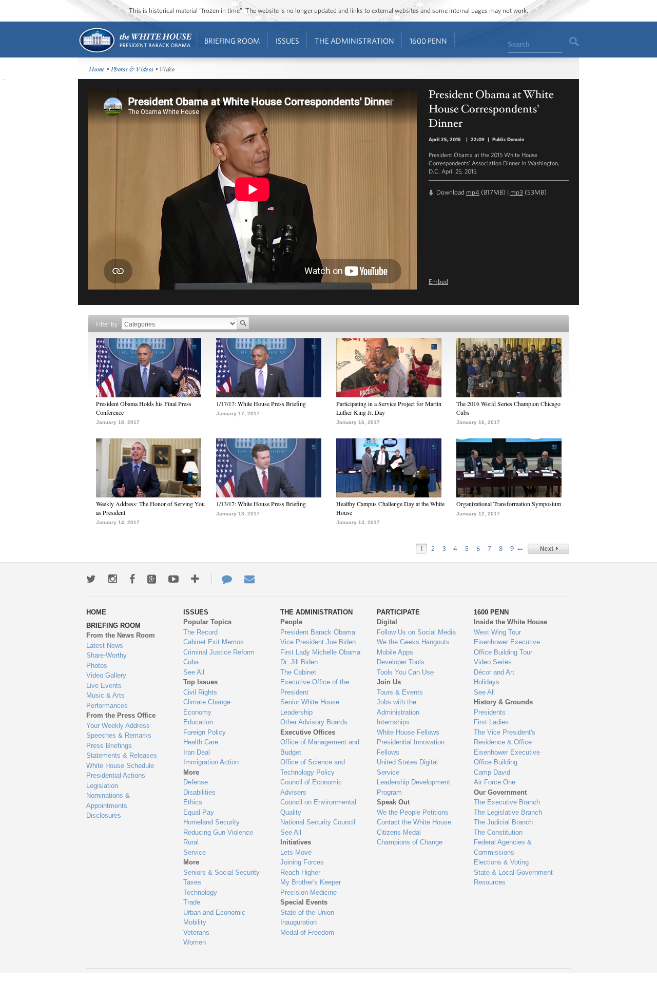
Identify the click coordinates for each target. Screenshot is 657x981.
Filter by (107, 324)
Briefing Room (232, 40)
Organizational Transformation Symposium (508, 503)
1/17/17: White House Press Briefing (261, 403)
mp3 (516, 192)
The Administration (354, 40)
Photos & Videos (132, 69)
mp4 (472, 192)
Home (134, 40)
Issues (287, 40)
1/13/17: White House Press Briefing (261, 503)
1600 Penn (428, 40)
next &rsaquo (548, 549)
